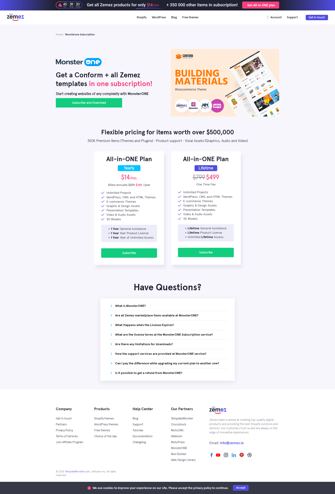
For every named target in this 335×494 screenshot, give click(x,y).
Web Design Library (183, 460)
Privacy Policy (64, 430)
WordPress (159, 17)
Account (276, 17)
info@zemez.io (232, 443)
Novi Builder (178, 454)
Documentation (142, 436)
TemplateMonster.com (77, 471)
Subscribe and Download (89, 102)
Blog (174, 17)
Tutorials (138, 430)
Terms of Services (67, 436)
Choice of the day (105, 436)
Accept (240, 487)
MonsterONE (179, 448)
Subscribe (129, 253)
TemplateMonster (182, 418)
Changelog (139, 442)
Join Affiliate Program (69, 442)
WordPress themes (106, 424)
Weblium (176, 436)
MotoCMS (177, 430)
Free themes (190, 17)
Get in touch (317, 17)
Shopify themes (104, 418)
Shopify (142, 17)
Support (292, 17)
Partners (61, 424)
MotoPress (178, 442)
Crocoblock (178, 424)
